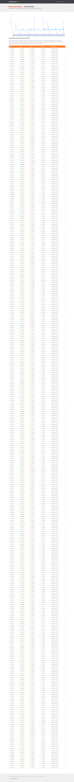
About (61, 1)
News (64, 1)
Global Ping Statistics (15, 7)
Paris (38, 40)
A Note (58, 1)
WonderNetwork (13, 1)
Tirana (42, 40)
